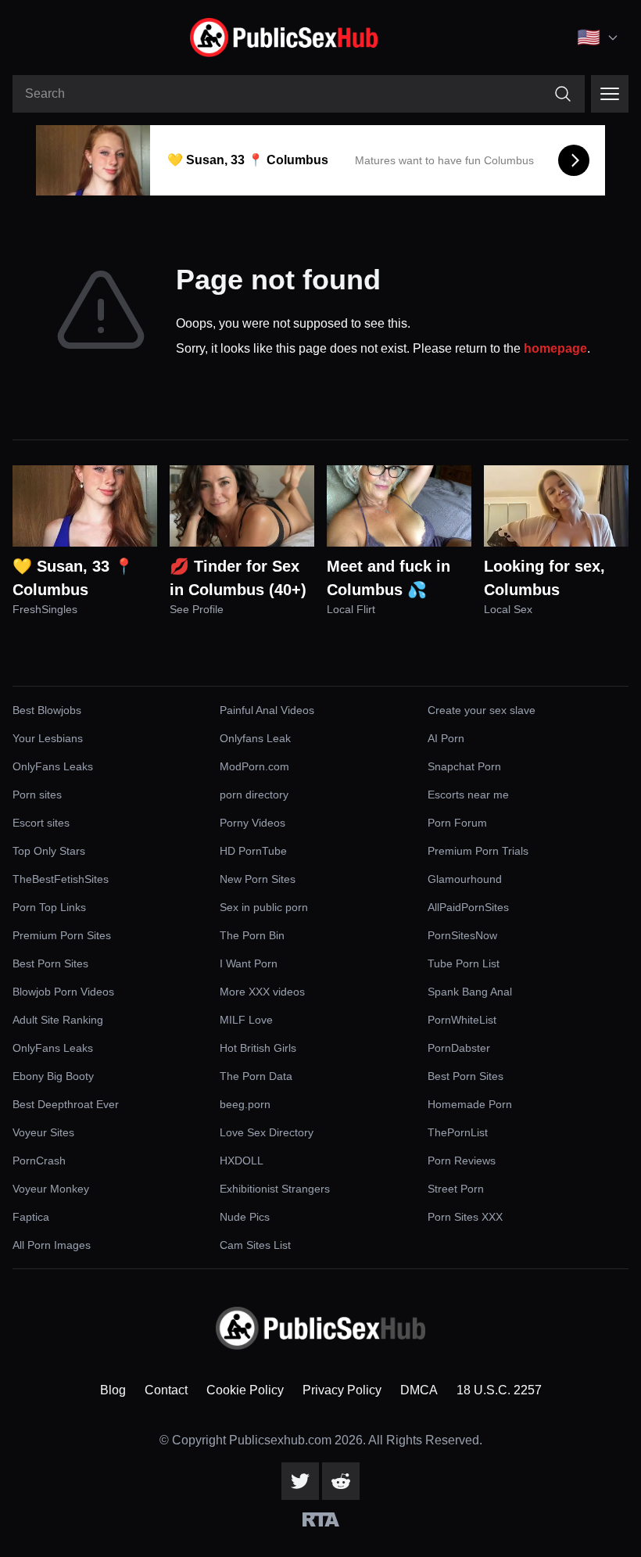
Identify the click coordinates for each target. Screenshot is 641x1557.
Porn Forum (457, 822)
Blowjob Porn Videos (63, 991)
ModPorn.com (254, 766)
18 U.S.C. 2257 (499, 1390)
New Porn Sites (257, 879)
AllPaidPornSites (468, 907)
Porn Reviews (462, 1160)
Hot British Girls (258, 1048)
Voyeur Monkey (51, 1188)
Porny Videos (252, 822)
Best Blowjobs (47, 710)
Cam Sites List (255, 1245)
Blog (113, 1390)
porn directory (254, 794)
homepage (555, 348)
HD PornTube (253, 851)
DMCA (419, 1390)
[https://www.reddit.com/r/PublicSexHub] (341, 1481)
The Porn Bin (252, 935)
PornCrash (39, 1160)
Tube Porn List (464, 963)
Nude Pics (245, 1217)
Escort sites (41, 822)
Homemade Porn (470, 1104)
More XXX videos (262, 991)
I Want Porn (249, 963)
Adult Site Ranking (58, 1019)
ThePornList (458, 1132)
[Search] (563, 94)
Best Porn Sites (50, 963)
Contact (166, 1390)
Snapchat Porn (464, 766)
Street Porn (456, 1188)
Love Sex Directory (266, 1132)
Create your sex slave (481, 710)
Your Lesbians (48, 738)
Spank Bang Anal (470, 991)
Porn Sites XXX (465, 1217)
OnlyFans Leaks (53, 766)
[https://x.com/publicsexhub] (300, 1481)
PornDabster (459, 1048)
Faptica (31, 1217)
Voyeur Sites (43, 1132)
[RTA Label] (321, 1519)
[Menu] (609, 94)
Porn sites (37, 794)
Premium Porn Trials (478, 851)
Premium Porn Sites (62, 935)
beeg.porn (245, 1104)
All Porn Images (52, 1245)
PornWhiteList (462, 1019)
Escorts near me (468, 794)
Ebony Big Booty (53, 1076)
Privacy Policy (342, 1390)
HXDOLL (241, 1160)
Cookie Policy (245, 1390)
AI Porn (446, 738)
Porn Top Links (49, 907)
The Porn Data (256, 1076)
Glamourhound (465, 879)
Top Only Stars (49, 851)
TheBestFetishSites (61, 879)
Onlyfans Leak (255, 738)
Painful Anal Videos (267, 710)
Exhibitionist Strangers (275, 1188)
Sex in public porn (264, 907)
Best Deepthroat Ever (66, 1104)
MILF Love (246, 1019)
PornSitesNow (462, 935)
